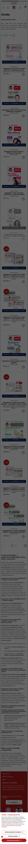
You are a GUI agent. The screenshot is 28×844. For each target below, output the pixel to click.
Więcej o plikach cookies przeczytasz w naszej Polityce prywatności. (13, 825)
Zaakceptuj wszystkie (13, 840)
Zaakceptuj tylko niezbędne (13, 832)
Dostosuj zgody (13, 836)
